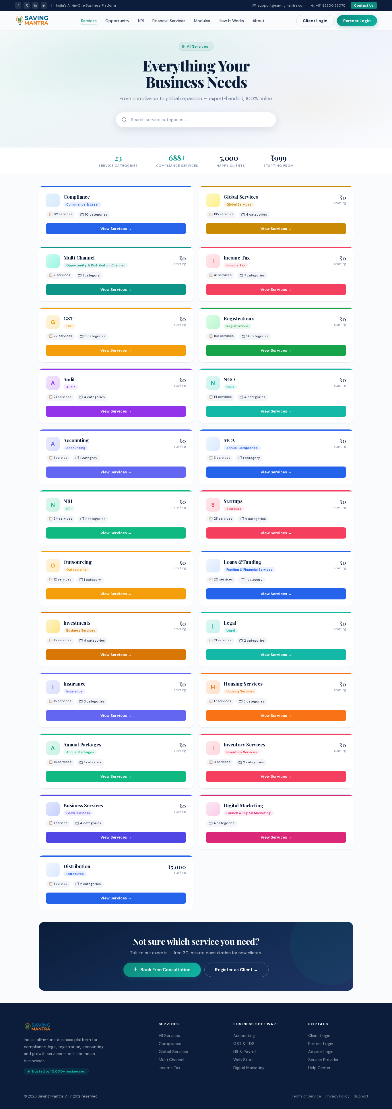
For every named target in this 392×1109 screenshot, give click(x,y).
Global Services (173, 1051)
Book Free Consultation (165, 970)
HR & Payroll (244, 1051)
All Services (169, 1035)
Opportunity (117, 20)
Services (89, 20)
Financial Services (168, 20)
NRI (141, 20)
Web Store (243, 1059)
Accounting (244, 1035)
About (259, 20)
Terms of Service (306, 1096)
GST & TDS (244, 1043)
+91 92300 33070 (331, 5)
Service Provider (323, 1059)
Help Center (319, 1067)
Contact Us (364, 5)
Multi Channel (171, 1059)
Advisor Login (320, 1051)
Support (361, 1096)
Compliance (170, 1043)
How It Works (231, 20)
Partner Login (357, 20)
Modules (202, 20)
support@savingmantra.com (282, 5)
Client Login (315, 20)
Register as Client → (236, 970)
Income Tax (169, 1067)
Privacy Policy (337, 1096)
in (35, 5)
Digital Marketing (249, 1067)
